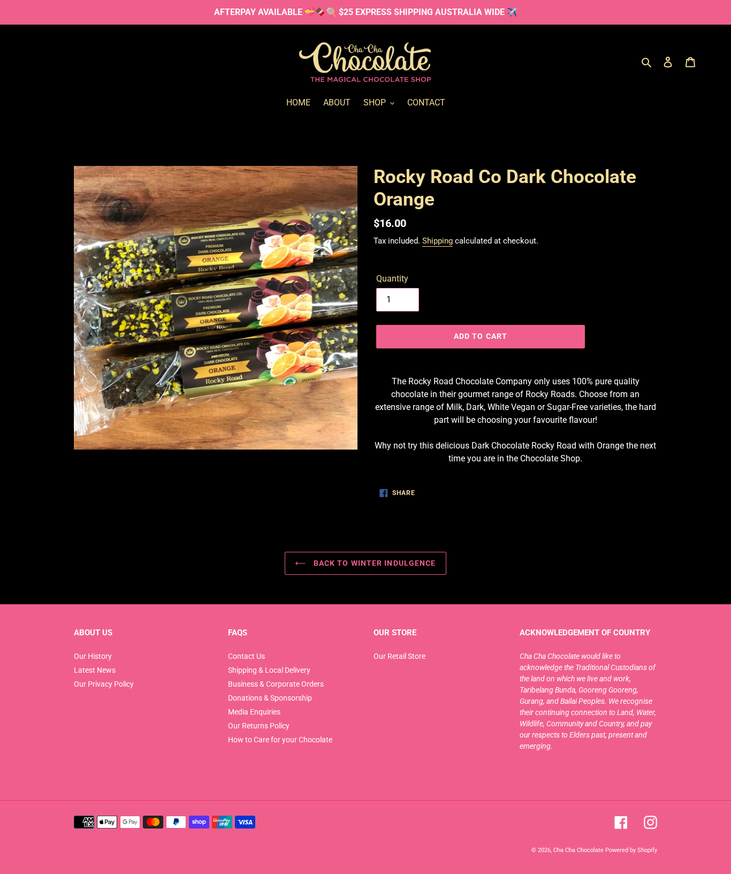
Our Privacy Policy (104, 684)
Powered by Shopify (631, 850)
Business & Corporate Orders (276, 684)
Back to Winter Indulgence (373, 563)
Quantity (392, 278)
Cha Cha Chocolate (578, 850)
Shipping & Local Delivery (269, 670)
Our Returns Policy (259, 725)
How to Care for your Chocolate (280, 739)
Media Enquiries (254, 712)
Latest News (95, 670)
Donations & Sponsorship (270, 698)
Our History (93, 656)
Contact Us (246, 656)
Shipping (437, 241)
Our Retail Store (399, 656)
